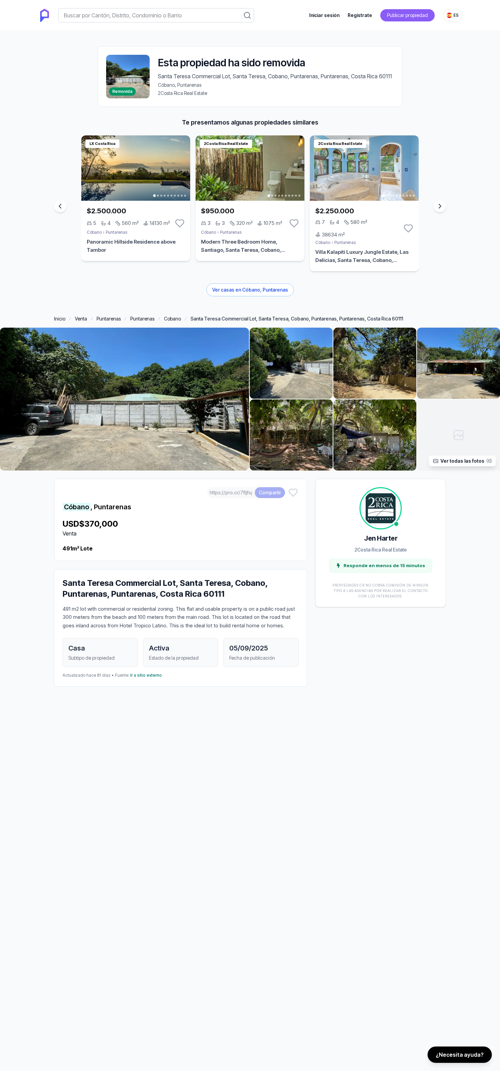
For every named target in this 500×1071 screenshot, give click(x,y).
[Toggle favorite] (180, 223)
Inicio (59, 319)
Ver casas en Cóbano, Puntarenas (250, 290)
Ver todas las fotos (466, 461)
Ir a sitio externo (146, 675)
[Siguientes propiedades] (440, 206)
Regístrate (360, 15)
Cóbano (94, 232)
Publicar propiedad (407, 15)
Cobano (172, 319)
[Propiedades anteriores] (60, 206)
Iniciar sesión (324, 15)
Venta (81, 319)
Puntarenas (116, 232)
